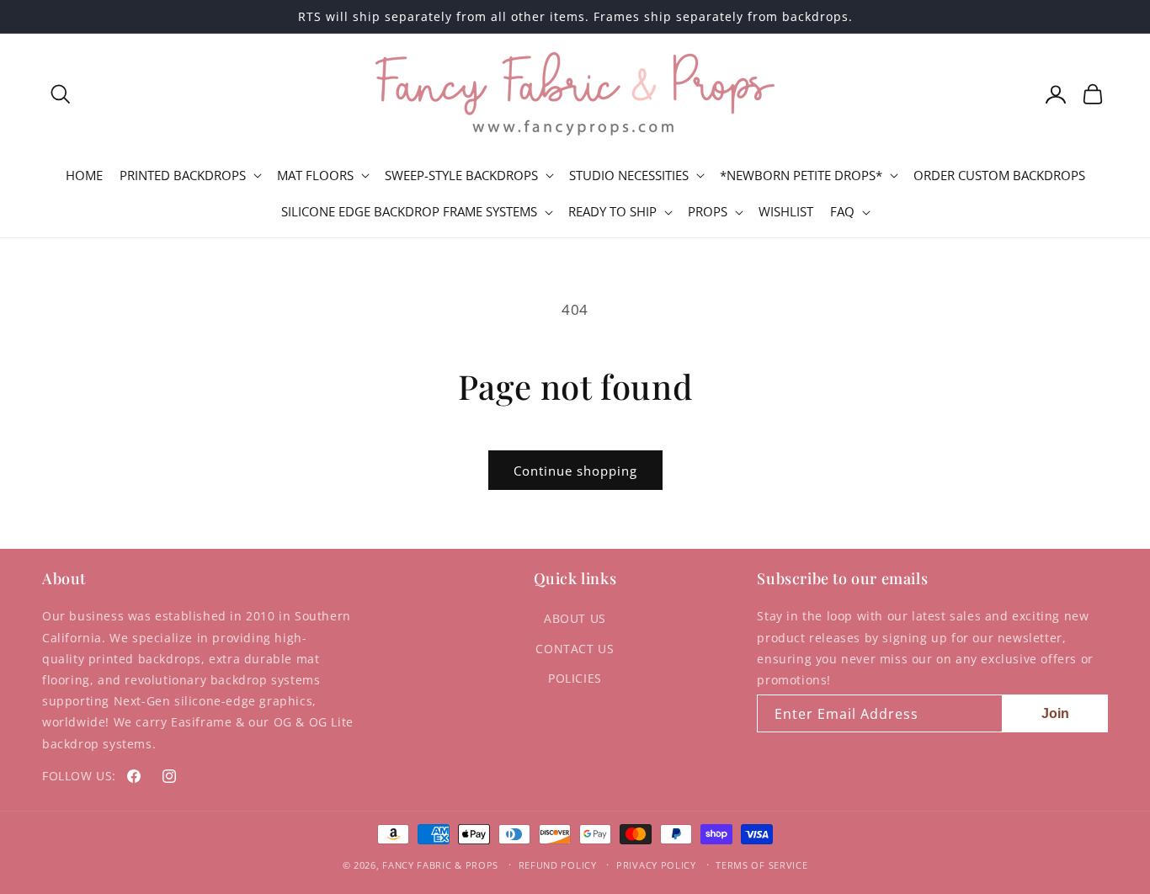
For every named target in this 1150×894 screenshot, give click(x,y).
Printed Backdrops (183, 176)
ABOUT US (575, 618)
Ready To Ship (612, 212)
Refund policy (558, 865)
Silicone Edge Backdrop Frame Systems (409, 212)
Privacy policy (656, 865)
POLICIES (575, 678)
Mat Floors (315, 176)
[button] (60, 94)
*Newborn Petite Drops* (801, 176)
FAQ (842, 212)
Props (707, 212)
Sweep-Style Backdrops (461, 176)
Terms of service (761, 865)
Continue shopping (575, 470)
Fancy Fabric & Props (440, 865)
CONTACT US (574, 649)
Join (1055, 713)
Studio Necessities (629, 176)
